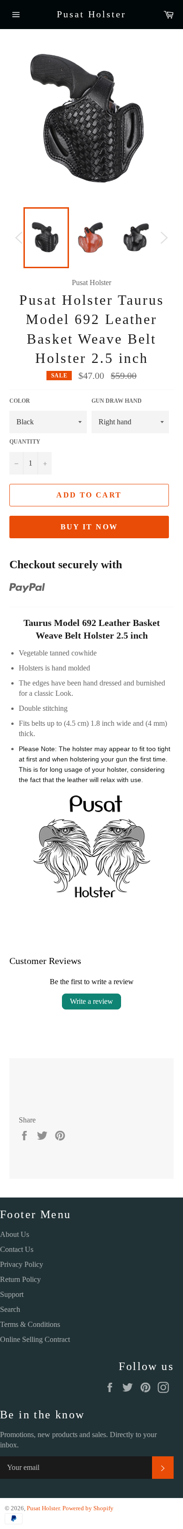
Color (19, 401)
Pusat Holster (91, 14)
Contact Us (16, 1249)
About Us (14, 1234)
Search (10, 1309)
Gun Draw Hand (117, 401)
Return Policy (20, 1279)
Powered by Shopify (88, 1508)
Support (11, 1294)
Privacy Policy (21, 1264)
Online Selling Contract (35, 1339)
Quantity (24, 441)
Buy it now (89, 527)
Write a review (91, 1001)
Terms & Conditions (30, 1324)
